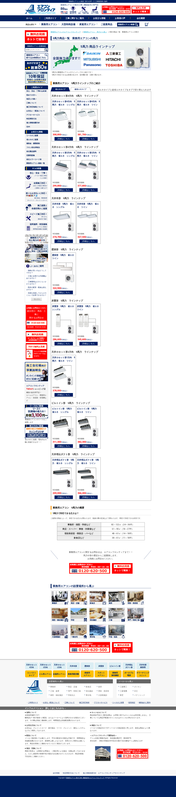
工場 (110, 620)
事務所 (54, 603)
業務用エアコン (49, 24)
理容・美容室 (133, 603)
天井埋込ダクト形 (129, 666)
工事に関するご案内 (74, 18)
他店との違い (31, 99)
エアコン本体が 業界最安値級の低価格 (38, 226)
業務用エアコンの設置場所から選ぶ (73, 586)
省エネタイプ (60, 89)
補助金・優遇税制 (33, 143)
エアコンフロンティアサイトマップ (111, 773)
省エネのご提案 (32, 139)
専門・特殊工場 (133, 620)
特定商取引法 (31, 119)
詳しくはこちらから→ (55, 708)
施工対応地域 (84, 702)
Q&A (28, 127)
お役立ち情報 (99, 18)
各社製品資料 (31, 151)
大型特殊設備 (68, 24)
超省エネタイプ (80, 89)
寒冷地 (92, 637)
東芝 (121, 695)
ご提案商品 (106, 24)
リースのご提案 (32, 135)
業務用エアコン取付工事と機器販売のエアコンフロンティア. (85, 778)
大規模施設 (56, 637)
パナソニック (139, 695)
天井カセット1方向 (59, 666)
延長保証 (131, 702)
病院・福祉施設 (58, 620)
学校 (72, 620)
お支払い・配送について (35, 111)
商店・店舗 (75, 603)
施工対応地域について (34, 107)
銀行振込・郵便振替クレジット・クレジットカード (36, 196)
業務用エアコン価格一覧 (35, 163)
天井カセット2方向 (45, 666)
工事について (31, 103)
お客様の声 (120, 18)
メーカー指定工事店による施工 (38, 175)
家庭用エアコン (87, 24)
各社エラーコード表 (33, 159)
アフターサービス (33, 115)
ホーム (29, 18)
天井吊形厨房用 (142, 666)
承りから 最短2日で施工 (38, 216)
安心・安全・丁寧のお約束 (36, 91)
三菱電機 (123, 691)
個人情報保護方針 (33, 123)
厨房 (110, 603)
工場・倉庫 (54, 691)
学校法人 (71, 695)
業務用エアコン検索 (126, 24)
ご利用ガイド (50, 18)
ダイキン (137, 687)
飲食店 (92, 603)
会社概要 (141, 18)
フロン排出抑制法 (33, 147)
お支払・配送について (51, 702)
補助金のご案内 (144, 702)
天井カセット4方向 (31, 666)
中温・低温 (113, 637)
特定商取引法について (71, 773)
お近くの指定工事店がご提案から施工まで (40, 185)
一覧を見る (36, 299)
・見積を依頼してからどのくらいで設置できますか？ (36, 294)
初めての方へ (31, 95)
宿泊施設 (93, 620)
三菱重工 (123, 687)
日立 (136, 691)
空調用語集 (30, 155)
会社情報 (56, 773)
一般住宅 (74, 637)
